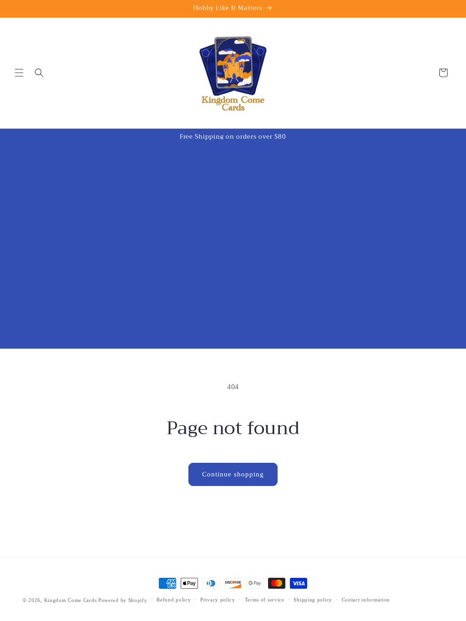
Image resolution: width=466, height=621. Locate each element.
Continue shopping (233, 474)
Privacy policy (217, 599)
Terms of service (264, 599)
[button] (19, 73)
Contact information (366, 599)
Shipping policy (313, 599)
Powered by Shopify (122, 600)
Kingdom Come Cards (70, 600)
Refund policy (174, 599)
